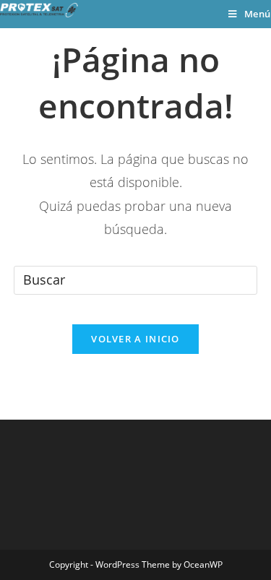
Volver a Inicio (135, 338)
